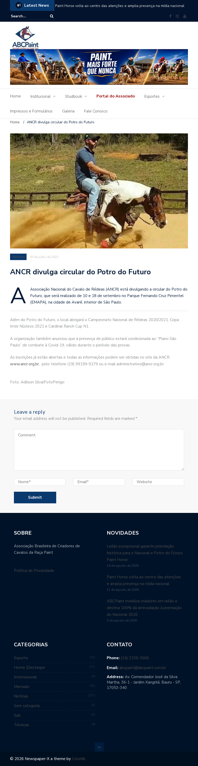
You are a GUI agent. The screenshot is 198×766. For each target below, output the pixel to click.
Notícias (19, 257)
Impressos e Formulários (31, 111)
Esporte (21, 658)
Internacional (25, 677)
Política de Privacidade (34, 570)
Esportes (152, 96)
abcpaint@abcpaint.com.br (142, 667)
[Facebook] (170, 16)
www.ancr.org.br (24, 364)
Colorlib (78, 758)
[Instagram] (177, 16)
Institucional (40, 96)
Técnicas (21, 724)
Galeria (68, 111)
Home (15, 96)
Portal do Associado (115, 96)
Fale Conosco (96, 111)
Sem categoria (27, 705)
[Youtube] (185, 16)
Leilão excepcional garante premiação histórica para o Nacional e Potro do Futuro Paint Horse (145, 553)
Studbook (73, 96)
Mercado (21, 686)
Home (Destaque (29, 667)
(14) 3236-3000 (135, 658)
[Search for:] (26, 16)
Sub (17, 715)
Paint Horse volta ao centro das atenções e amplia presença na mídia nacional (119, 5)
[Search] (51, 16)
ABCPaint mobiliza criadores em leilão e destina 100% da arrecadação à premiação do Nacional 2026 (144, 607)
